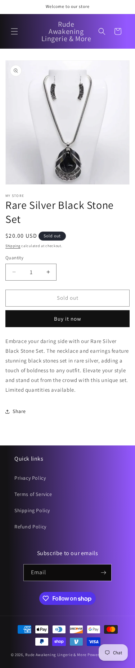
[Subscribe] (103, 572)
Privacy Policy (30, 478)
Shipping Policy (32, 510)
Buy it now (67, 318)
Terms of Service (33, 494)
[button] (14, 31)
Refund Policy (30, 526)
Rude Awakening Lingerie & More (55, 654)
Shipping (13, 245)
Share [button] (19, 411)
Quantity (14, 258)
